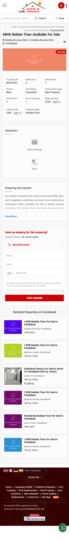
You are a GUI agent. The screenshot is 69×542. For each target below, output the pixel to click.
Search (42, 18)
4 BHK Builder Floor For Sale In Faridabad (41, 323)
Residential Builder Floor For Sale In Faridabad (43, 417)
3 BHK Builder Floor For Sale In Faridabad (40, 346)
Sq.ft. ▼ (56, 102)
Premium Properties (45, 486)
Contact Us (32, 497)
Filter (61, 18)
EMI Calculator (31, 493)
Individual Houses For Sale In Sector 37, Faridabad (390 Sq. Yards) (43, 370)
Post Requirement (28, 490)
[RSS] (56, 497)
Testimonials (17, 497)
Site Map (46, 497)
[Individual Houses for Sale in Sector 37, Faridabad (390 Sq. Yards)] (13, 376)
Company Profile (23, 486)
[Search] (61, 5)
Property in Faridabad (28, 27)
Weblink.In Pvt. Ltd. (35, 509)
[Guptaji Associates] (32, 7)
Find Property (47, 490)
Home (14, 27)
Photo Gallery (49, 493)
